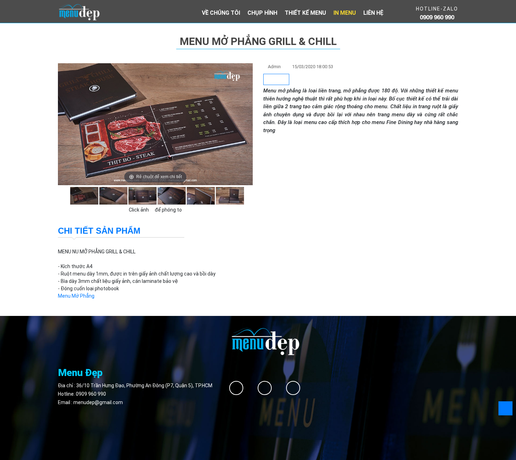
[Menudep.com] (79, 11)
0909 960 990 (91, 394)
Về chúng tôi (221, 12)
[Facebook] (236, 388)
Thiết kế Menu (305, 12)
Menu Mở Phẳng (76, 296)
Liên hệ (373, 12)
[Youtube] (293, 388)
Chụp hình (262, 12)
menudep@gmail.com (98, 402)
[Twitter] (265, 388)
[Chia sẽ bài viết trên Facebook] (276, 79)
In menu (344, 12)
